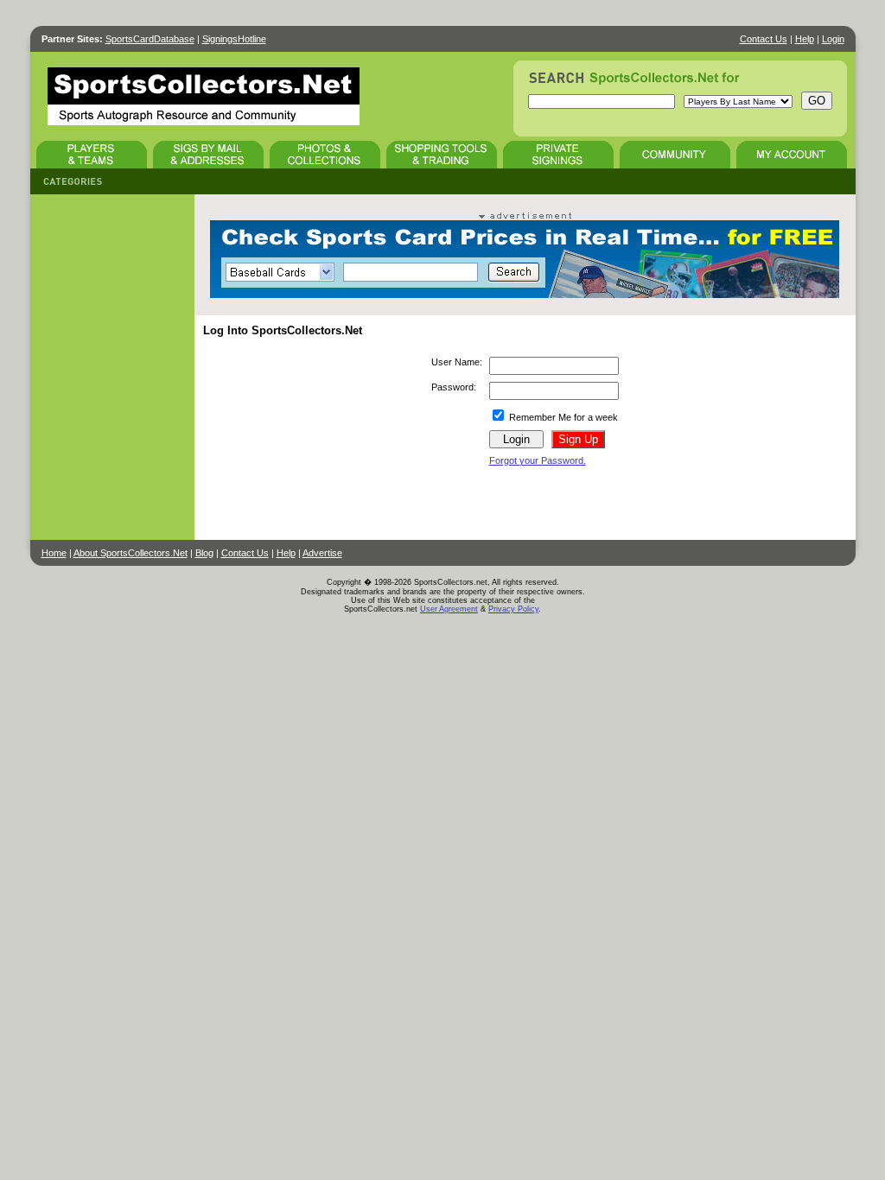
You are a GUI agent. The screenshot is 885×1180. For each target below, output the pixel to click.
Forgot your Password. (537, 460)
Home (54, 553)
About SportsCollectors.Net (130, 553)
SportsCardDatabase (149, 39)
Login (833, 39)
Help (804, 39)
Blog (204, 553)
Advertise (322, 553)
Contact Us (763, 39)
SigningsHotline (234, 39)
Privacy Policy (513, 609)
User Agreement (449, 609)
